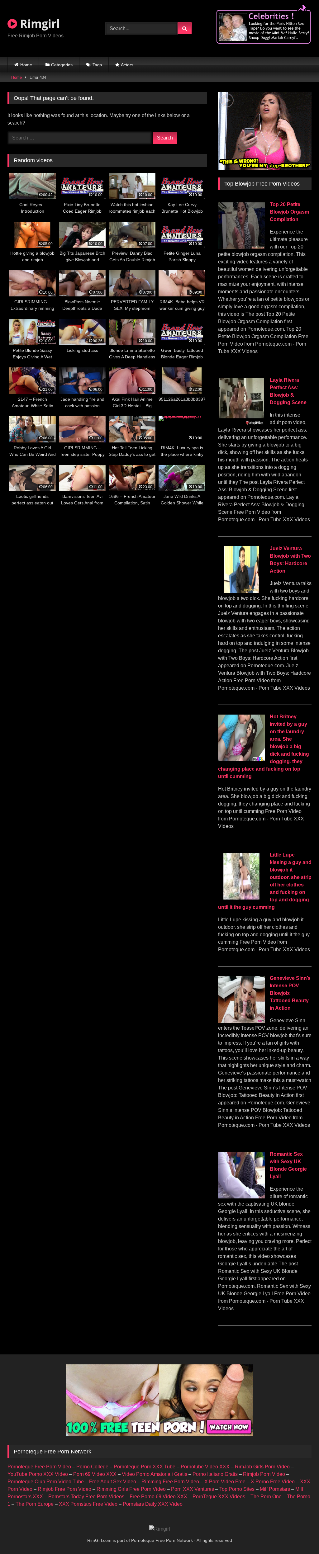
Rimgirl (38, 23)
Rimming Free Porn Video (170, 1481)
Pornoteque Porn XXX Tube (144, 1466)
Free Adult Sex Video (112, 1481)
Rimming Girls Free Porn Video (131, 1489)
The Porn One (266, 1496)
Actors (127, 64)
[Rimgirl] (159, 1529)
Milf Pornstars (275, 1489)
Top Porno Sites (237, 1489)
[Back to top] (300, 1535)
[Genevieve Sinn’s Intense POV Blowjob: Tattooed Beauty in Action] (241, 1021)
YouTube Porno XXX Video (37, 1474)
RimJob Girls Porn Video (262, 1466)
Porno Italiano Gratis (215, 1474)
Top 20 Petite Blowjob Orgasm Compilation (289, 212)
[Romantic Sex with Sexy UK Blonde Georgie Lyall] (241, 1196)
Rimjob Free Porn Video (64, 1489)
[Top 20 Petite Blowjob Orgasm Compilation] (241, 247)
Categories (62, 64)
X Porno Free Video (273, 1481)
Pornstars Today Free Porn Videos (86, 1496)
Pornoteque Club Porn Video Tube (45, 1481)
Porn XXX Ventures (192, 1489)
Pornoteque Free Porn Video (39, 1466)
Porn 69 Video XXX (95, 1474)
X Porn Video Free (224, 1481)
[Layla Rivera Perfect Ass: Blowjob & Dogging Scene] (241, 423)
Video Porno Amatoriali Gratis (154, 1474)
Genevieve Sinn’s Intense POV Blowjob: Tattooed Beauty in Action (290, 993)
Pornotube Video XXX (205, 1466)
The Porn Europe (35, 1504)
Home (26, 64)
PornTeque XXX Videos (219, 1496)
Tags (97, 64)
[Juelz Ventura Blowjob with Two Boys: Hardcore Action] (241, 591)
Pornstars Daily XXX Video (153, 1504)
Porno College (92, 1466)
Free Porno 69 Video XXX (158, 1496)
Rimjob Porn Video (264, 1474)
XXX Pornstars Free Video (88, 1504)
